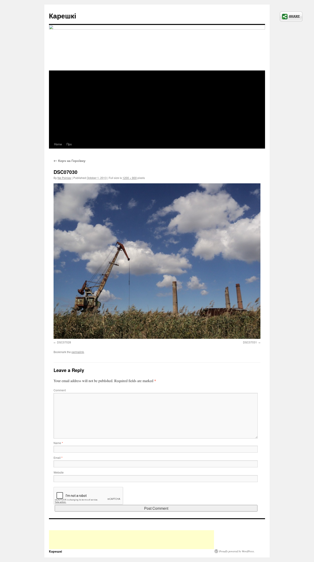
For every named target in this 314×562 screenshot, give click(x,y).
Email (58, 458)
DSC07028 (64, 342)
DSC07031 (250, 342)
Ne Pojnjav (64, 178)
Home (58, 144)
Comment (60, 390)
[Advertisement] (157, 105)
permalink (77, 352)
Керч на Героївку (70, 160)
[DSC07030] (157, 261)
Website (59, 472)
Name (58, 443)
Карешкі (62, 15)
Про (69, 144)
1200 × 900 (130, 178)
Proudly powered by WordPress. (237, 551)
